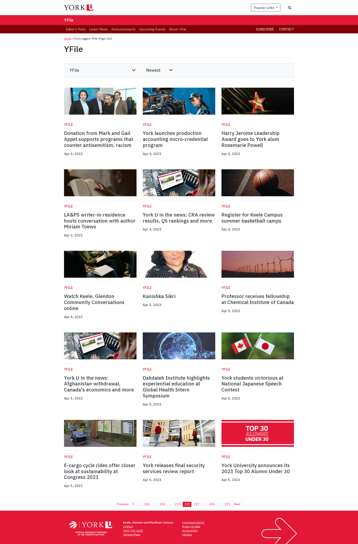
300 (212, 504)
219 (177, 504)
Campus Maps (131, 534)
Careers (187, 534)
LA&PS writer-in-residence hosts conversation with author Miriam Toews (100, 220)
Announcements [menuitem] (123, 29)
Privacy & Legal (191, 526)
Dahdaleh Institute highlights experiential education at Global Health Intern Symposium (176, 386)
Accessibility (190, 530)
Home (67, 38)
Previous (123, 504)
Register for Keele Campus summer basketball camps (252, 217)
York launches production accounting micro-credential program (175, 139)
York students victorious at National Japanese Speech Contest (252, 383)
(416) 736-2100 (133, 530)
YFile (68, 20)
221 (197, 504)
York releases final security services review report (174, 468)
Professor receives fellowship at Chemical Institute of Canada (257, 299)
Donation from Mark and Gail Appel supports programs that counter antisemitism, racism (98, 139)
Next (237, 504)
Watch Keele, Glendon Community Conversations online (94, 302)
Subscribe (265, 29)
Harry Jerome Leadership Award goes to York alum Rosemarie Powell (250, 139)
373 (227, 504)
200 (162, 504)
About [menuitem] (177, 29)
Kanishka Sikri (159, 296)
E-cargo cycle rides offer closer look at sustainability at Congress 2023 (99, 471)
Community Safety (193, 522)
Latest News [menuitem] (98, 29)
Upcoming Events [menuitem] (152, 29)
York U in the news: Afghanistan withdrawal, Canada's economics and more (99, 383)
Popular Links (264, 8)
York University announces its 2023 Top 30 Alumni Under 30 (255, 468)
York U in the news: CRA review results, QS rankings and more (179, 217)
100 (147, 504)
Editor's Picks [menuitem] (76, 29)
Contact (286, 29)
